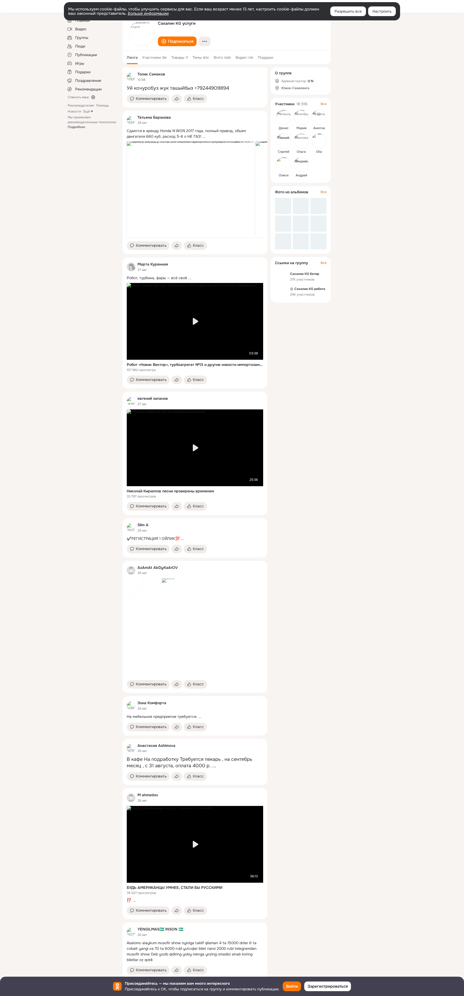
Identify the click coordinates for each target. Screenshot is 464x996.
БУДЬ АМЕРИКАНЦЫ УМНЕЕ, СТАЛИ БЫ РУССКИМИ (174, 887)
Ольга (301, 152)
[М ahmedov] (131, 797)
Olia (319, 152)
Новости (74, 111)
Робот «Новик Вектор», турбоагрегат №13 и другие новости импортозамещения (195, 364)
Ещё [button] (86, 111)
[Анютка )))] (319, 117)
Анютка (319, 128)
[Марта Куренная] (131, 267)
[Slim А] (131, 527)
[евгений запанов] (131, 401)
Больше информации (148, 13)
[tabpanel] (194, 523)
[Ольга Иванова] (301, 140)
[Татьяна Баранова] (131, 120)
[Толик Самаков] (131, 76)
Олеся (283, 175)
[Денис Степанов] (283, 117)
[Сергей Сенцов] (283, 140)
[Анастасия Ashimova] (131, 748)
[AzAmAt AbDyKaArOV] (131, 570)
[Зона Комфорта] (131, 705)
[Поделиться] (176, 98)
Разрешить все (348, 11)
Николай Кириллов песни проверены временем (170, 491)
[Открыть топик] (195, 88)
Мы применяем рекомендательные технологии (92, 122)
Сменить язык (78, 97)
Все (324, 104)
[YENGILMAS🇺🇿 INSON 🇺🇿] (131, 932)
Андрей (301, 175)
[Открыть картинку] (191, 189)
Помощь (102, 105)
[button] (177, 41)
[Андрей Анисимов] (301, 164)
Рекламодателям (81, 105)
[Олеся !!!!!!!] (283, 164)
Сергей (283, 152)
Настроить (382, 11)
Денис (284, 128)
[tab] (132, 57)
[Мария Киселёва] (301, 117)
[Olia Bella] (319, 140)
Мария (301, 128)
